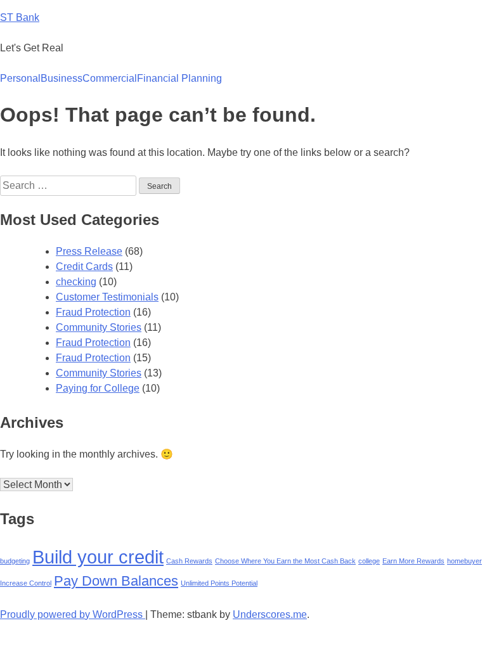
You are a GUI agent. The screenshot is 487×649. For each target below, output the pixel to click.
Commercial (109, 78)
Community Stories (98, 327)
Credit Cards (84, 266)
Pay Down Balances (116, 581)
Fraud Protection (93, 312)
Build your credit (98, 556)
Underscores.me (270, 614)
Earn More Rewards (413, 561)
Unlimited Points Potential (219, 583)
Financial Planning (179, 78)
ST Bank (19, 17)
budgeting (15, 561)
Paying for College (98, 388)
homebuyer (464, 561)
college (369, 561)
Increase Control (25, 583)
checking (76, 281)
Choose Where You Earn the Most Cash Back (285, 561)
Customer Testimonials (107, 297)
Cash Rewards (189, 561)
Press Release (89, 251)
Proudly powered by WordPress (72, 614)
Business (61, 78)
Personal (20, 78)
